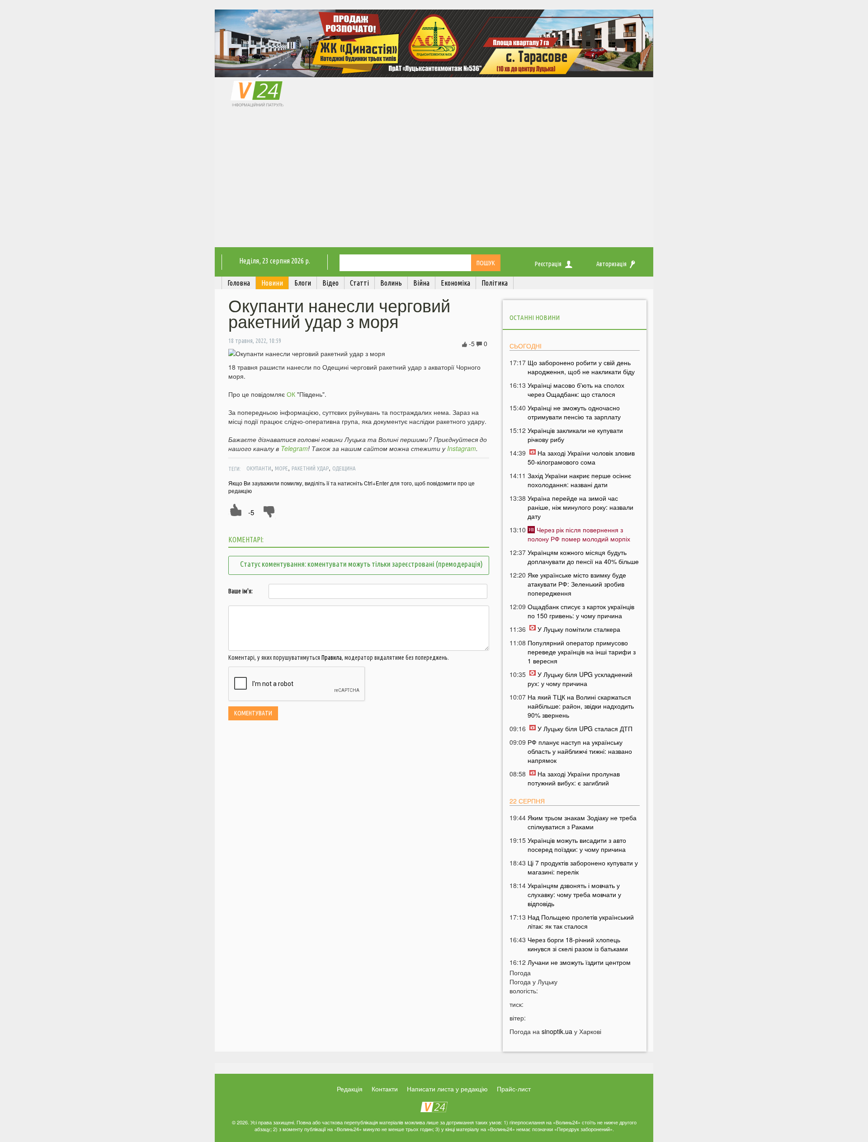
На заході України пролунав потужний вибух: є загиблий (574, 778)
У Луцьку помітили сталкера (579, 629)
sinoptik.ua (557, 1031)
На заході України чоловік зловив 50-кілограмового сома (581, 457)
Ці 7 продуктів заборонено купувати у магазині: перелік (583, 867)
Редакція (350, 1088)
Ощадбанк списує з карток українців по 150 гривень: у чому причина (581, 611)
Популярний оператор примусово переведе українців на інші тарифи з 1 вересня (582, 651)
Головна (238, 283)
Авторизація (611, 264)
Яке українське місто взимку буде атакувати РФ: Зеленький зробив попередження (577, 583)
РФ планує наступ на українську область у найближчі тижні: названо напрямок (580, 751)
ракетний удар (310, 468)
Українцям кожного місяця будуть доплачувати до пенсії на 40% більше (583, 557)
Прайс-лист (514, 1088)
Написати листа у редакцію (447, 1088)
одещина (344, 468)
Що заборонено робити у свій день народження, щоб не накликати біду (581, 367)
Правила (331, 657)
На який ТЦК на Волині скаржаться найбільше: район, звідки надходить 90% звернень (581, 705)
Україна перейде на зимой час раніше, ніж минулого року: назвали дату (580, 507)
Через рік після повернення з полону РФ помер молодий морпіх (579, 534)
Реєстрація (548, 264)
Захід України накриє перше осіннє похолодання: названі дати (579, 480)
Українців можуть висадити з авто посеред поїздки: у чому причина (577, 845)
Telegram (294, 448)
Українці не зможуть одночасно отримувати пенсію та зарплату (574, 412)
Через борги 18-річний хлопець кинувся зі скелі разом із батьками (578, 944)
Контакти (385, 1088)
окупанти (258, 468)
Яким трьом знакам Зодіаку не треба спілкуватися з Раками (582, 822)
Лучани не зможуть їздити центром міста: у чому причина (579, 967)
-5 (251, 512)
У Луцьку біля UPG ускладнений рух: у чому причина (580, 679)
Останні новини (534, 317)
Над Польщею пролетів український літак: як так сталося (581, 921)
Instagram (461, 448)
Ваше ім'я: (240, 591)
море (281, 468)
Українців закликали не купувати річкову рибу (575, 435)
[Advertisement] (434, 179)
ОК (291, 394)
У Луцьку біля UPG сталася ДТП (585, 728)
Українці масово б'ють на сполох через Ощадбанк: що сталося (576, 390)
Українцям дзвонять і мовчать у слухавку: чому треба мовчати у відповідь (574, 894)
